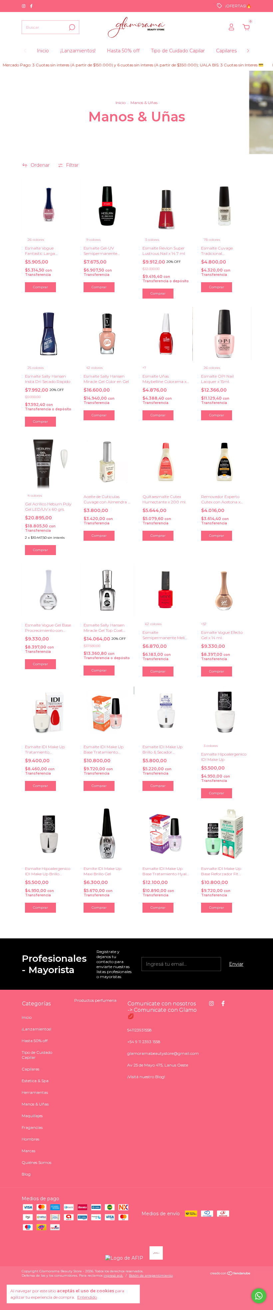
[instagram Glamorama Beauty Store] (24, 5)
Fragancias (32, 1127)
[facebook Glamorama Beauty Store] (31, 5)
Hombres (30, 1139)
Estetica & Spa (35, 1080)
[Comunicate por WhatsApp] (258, 1295)
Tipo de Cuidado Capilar (178, 51)
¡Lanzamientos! (78, 51)
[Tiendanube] (230, 1274)
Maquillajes (32, 1115)
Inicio (43, 51)
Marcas (28, 1150)
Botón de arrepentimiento (151, 1275)
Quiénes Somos (36, 1162)
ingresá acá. (113, 1275)
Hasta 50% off (123, 51)
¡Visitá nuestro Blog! (146, 1076)
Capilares (226, 51)
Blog (26, 1174)
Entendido (87, 1297)
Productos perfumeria (95, 1000)
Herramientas (35, 1092)
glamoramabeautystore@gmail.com (163, 1053)
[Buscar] (71, 27)
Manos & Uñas (35, 1104)
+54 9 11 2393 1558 (143, 1041)
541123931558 (139, 1029)
